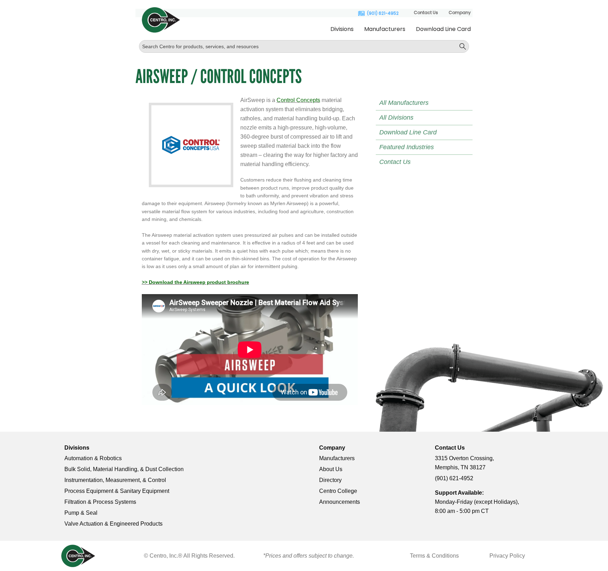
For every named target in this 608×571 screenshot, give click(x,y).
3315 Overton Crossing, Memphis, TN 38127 (464, 462)
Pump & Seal (80, 513)
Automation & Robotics (93, 458)
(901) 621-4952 (383, 13)
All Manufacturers (404, 102)
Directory (330, 480)
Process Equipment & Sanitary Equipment (116, 491)
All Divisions (396, 117)
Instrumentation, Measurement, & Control (115, 480)
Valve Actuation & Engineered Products (113, 524)
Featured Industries (406, 147)
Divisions (342, 29)
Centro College (338, 491)
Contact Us (426, 12)
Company (460, 12)
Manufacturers (384, 29)
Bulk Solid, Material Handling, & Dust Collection (124, 469)
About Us (330, 469)
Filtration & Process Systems (100, 502)
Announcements (339, 502)
